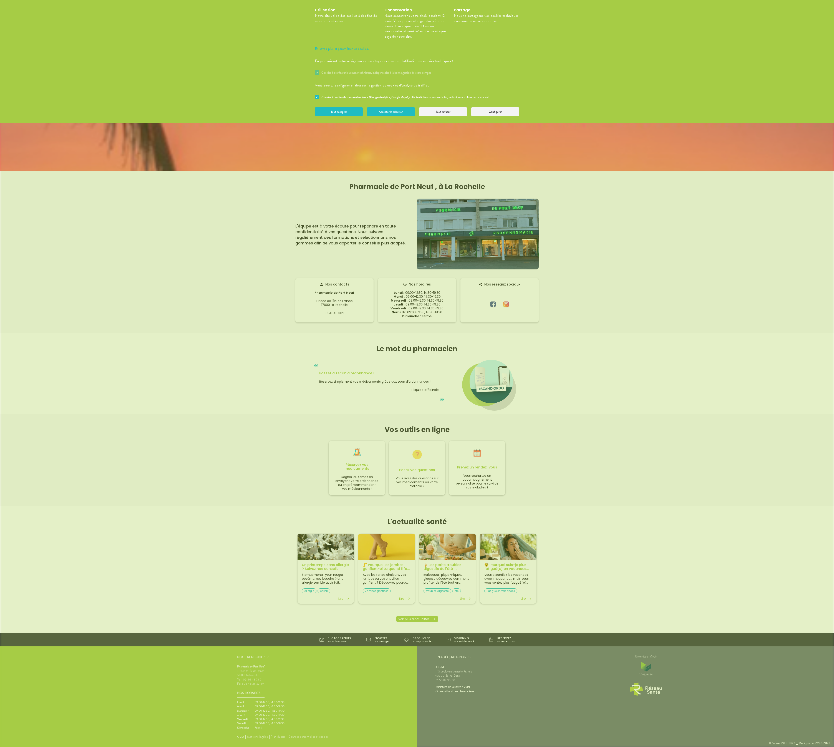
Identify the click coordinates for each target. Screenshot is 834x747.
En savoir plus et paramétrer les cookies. (342, 48)
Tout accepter (339, 112)
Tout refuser (443, 112)
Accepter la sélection (391, 112)
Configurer (495, 112)
